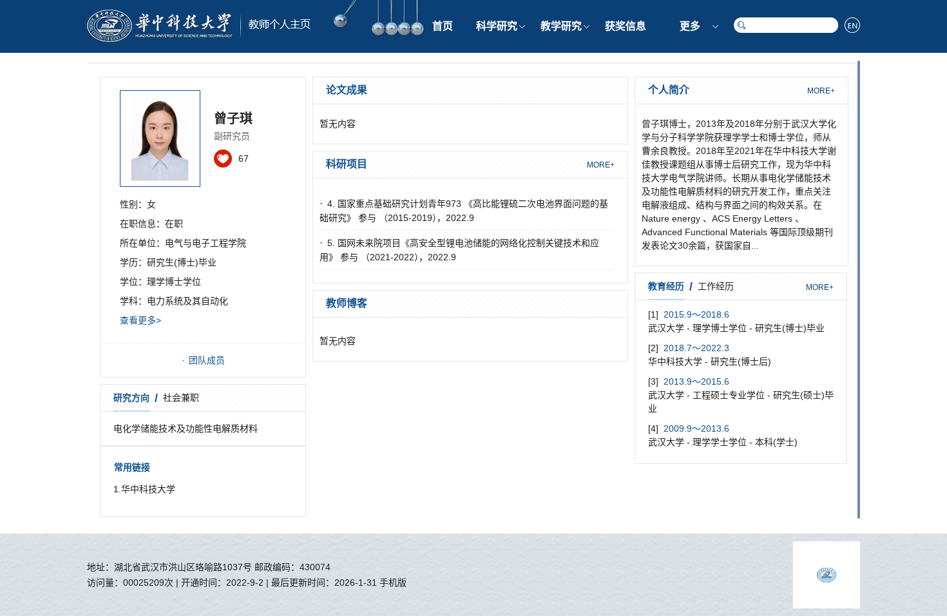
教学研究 (561, 26)
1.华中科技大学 (144, 489)
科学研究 (496, 26)
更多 (690, 26)
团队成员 (207, 360)
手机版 (393, 582)
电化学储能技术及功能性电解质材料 (185, 428)
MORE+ (601, 164)
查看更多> (140, 320)
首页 (442, 26)
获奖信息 (625, 26)
